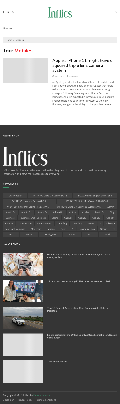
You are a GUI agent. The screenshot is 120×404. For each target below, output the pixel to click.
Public (29, 234)
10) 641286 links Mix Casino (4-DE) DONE (27, 206)
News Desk (74, 76)
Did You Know (25, 223)
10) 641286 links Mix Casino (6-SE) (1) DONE (78, 206)
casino (55, 217)
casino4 (110, 217)
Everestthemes (41, 395)
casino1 (68, 217)
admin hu (58, 212)
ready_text (50, 234)
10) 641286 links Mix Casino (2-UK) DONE (87, 201)
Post (11, 234)
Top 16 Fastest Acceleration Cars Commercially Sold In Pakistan (77, 309)
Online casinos (87, 228)
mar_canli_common (15, 228)
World (108, 234)
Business (10, 217)
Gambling (62, 223)
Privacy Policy (25, 400)
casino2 (82, 217)
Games (91, 223)
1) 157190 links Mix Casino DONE (50, 195)
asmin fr (99, 212)
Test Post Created (57, 361)
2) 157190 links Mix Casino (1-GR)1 (30, 201)
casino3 (96, 217)
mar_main (36, 228)
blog (112, 212)
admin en (10, 212)
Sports (72, 234)
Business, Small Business (33, 217)
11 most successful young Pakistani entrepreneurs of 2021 (79, 281)
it (100, 223)
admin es (42, 212)
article (72, 212)
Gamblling (77, 223)
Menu (8, 28)
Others (103, 228)
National (51, 228)
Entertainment (44, 223)
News (63, 228)
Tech (90, 234)
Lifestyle (110, 223)
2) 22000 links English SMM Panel (95, 195)
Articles (85, 212)
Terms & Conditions (46, 400)
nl (73, 228)
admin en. (26, 212)
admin (110, 206)
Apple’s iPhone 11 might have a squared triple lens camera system (82, 65)
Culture (9, 223)
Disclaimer (8, 400)
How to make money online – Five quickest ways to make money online (78, 256)
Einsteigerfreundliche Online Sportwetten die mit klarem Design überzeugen (82, 336)
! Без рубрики (15, 195)
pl (114, 228)
